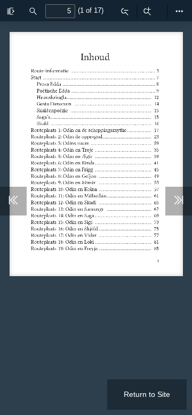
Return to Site (147, 394)
